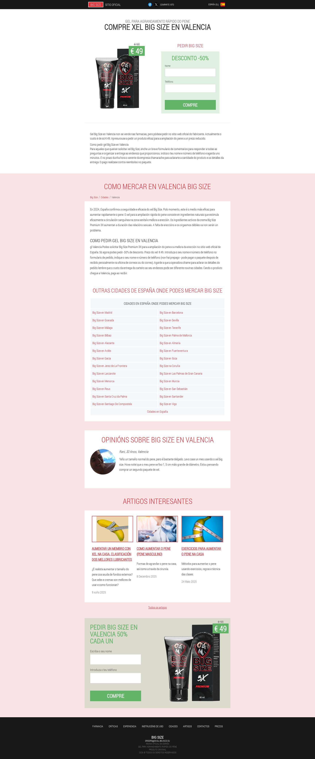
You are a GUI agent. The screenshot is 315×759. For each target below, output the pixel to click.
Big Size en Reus (101, 389)
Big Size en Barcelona (171, 312)
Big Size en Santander (171, 396)
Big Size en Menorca (103, 381)
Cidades (173, 726)
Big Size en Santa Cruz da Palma (109, 396)
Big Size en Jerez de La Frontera (109, 366)
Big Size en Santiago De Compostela (112, 404)
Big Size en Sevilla (169, 320)
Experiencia (129, 726)
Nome (167, 66)
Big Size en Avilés (101, 351)
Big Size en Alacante (103, 343)
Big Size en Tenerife (170, 328)
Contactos (203, 726)
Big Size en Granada (103, 320)
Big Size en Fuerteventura (174, 351)
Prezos (219, 726)
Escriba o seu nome (101, 651)
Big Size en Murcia (169, 381)
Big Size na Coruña (170, 366)
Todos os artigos (157, 607)
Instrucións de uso (152, 726)
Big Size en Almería (170, 343)
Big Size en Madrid (102, 312)
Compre (190, 105)
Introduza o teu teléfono (103, 669)
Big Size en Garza (101, 358)
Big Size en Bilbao (101, 335)
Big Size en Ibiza (168, 358)
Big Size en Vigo (168, 404)
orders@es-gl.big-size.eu (157, 740)
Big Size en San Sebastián (174, 389)
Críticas (113, 726)
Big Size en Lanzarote (104, 373)
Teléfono (169, 81)
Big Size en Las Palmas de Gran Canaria (181, 373)
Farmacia (97, 726)
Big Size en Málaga (102, 328)
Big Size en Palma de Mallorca (176, 335)
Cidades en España (157, 411)
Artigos (187, 726)
